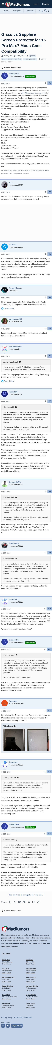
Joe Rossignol (31, 968)
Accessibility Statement (23, 1017)
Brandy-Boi (8, 56)
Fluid (2, 1022)
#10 (49, 609)
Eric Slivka (29, 960)
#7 (50, 401)
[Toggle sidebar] (49, 11)
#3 (50, 254)
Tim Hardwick (31, 977)
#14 (49, 834)
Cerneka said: (8, 407)
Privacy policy (6, 1017)
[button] (3, 4)
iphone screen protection (11, 59)
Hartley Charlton (7, 986)
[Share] (45, 83)
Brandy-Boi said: (9, 778)
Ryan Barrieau (31, 995)
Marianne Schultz (32, 986)
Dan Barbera (6, 995)
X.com (9, 964)
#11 (49, 649)
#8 (50, 491)
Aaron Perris (30, 1003)
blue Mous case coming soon (33, 93)
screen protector (30, 59)
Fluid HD (8, 1022)
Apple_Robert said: (10, 362)
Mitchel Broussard (8, 977)
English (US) (17, 1025)
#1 (50, 83)
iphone (32, 56)
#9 (50, 553)
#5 (50, 328)
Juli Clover (5, 968)
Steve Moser (6, 1003)
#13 (49, 772)
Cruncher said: (9, 655)
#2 (50, 192)
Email (3, 964)
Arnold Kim (6, 960)
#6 (50, 356)
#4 (50, 297)
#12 (49, 710)
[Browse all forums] (42, 11)
